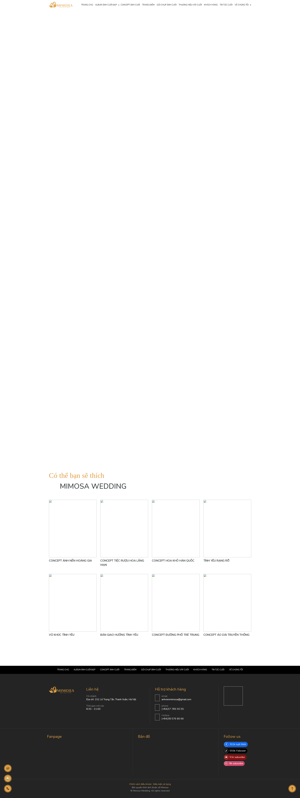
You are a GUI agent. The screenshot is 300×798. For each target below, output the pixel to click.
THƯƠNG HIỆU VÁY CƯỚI (190, 4)
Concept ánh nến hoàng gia (70, 561)
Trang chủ (87, 4)
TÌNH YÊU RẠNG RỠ (216, 561)
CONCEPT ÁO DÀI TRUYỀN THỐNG (226, 635)
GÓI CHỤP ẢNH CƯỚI (167, 4)
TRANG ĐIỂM (148, 4)
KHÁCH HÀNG (211, 4)
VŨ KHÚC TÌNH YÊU (61, 635)
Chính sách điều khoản (140, 784)
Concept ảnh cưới (103, 16)
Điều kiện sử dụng (162, 784)
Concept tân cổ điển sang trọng (121, 16)
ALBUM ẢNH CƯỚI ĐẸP (106, 4)
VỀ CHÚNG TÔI (242, 4)
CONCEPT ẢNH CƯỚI (130, 4)
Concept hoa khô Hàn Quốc (173, 561)
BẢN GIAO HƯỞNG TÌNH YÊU (119, 635)
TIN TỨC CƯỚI (226, 4)
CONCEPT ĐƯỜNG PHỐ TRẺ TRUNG (175, 635)
